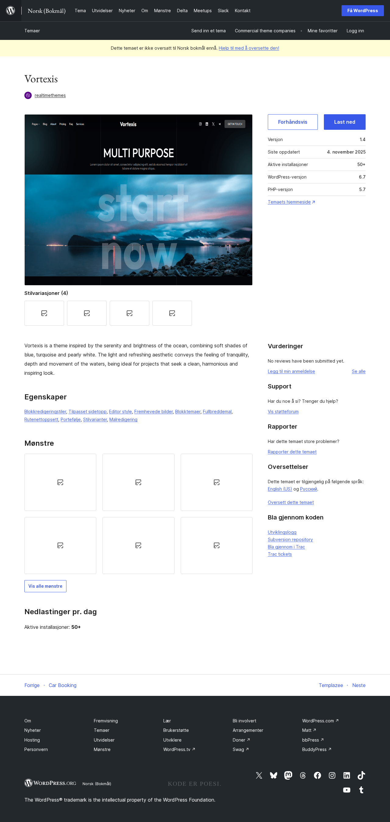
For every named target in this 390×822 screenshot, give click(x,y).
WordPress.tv (179, 749)
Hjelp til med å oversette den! (249, 48)
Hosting (32, 739)
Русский (308, 488)
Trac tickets (280, 554)
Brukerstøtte (176, 730)
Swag (241, 749)
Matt (309, 730)
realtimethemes (50, 95)
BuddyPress (317, 749)
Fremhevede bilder (153, 411)
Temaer (32, 30)
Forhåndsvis (292, 122)
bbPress (313, 739)
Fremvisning (106, 720)
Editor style (120, 411)
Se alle (359, 371)
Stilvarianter (95, 419)
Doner (241, 739)
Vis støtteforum (283, 411)
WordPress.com (320, 720)
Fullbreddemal (217, 411)
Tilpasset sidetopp (88, 411)
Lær (167, 720)
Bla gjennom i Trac (286, 546)
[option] (60, 482)
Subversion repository (290, 539)
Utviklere (172, 739)
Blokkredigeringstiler (45, 411)
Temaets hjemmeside (289, 201)
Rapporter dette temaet (292, 451)
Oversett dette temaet (291, 502)
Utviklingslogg (282, 532)
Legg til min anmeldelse (291, 371)
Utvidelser (104, 739)
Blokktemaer (187, 411)
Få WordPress (362, 10)
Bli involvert (244, 720)
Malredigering (123, 419)
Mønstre (102, 749)
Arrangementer (248, 730)
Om (27, 720)
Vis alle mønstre (45, 586)
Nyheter (32, 730)
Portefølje (71, 419)
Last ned (344, 122)
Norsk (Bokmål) (97, 783)
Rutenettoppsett (41, 419)
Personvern (36, 749)
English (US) (280, 488)
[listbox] (138, 514)
